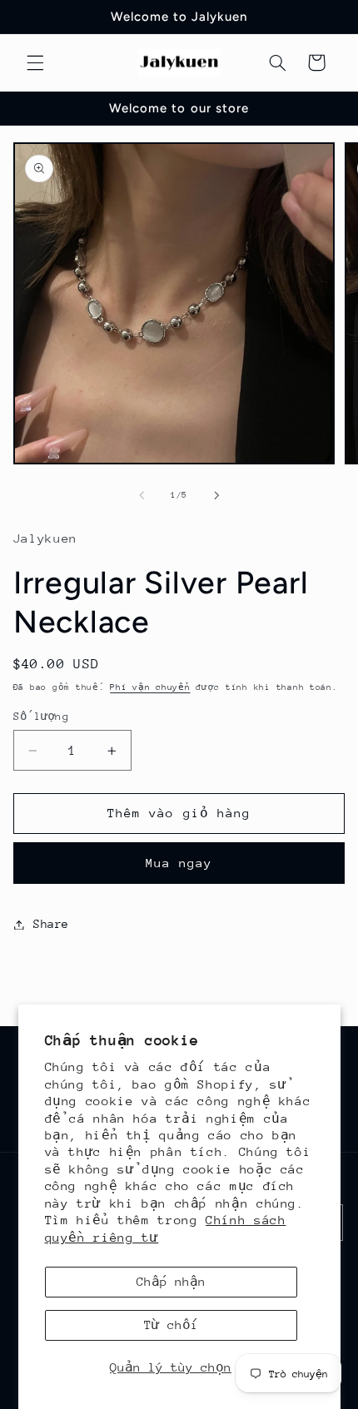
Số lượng (41, 716)
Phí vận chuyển (150, 687)
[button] (35, 62)
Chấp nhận (171, 1281)
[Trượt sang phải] (216, 496)
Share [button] (51, 923)
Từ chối (171, 1324)
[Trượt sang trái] (141, 496)
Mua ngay (179, 863)
